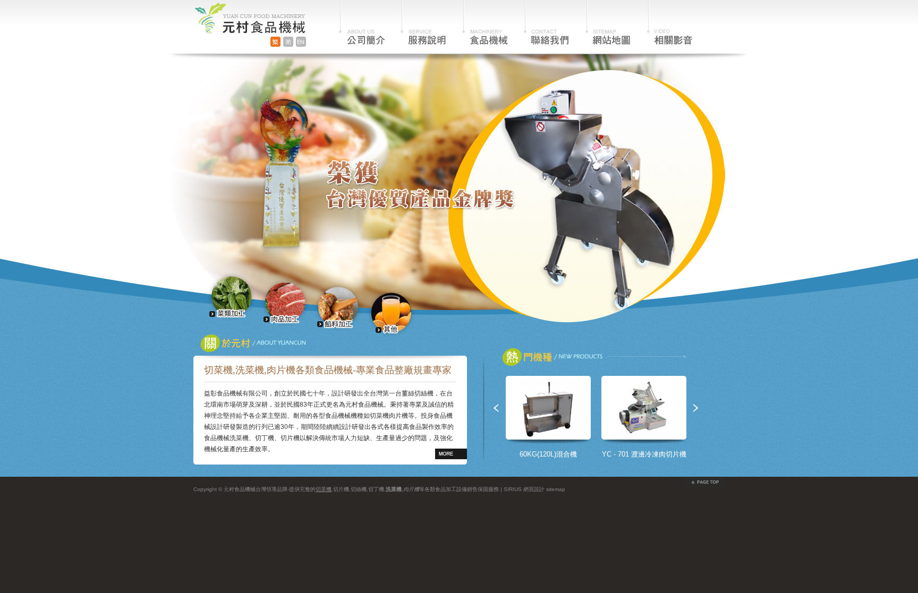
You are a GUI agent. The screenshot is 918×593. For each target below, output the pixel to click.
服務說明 (423, 22)
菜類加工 (232, 296)
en (301, 42)
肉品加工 (285, 302)
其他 (391, 312)
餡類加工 (338, 307)
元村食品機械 (249, 16)
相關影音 (670, 22)
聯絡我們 (547, 22)
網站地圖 (608, 22)
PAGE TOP (705, 482)
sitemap (555, 489)
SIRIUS (513, 489)
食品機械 (485, 22)
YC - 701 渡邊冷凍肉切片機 (644, 454)
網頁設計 (534, 489)
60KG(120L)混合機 (548, 454)
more (451, 454)
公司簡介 (362, 22)
